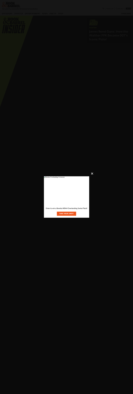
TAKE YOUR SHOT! (66, 214)
